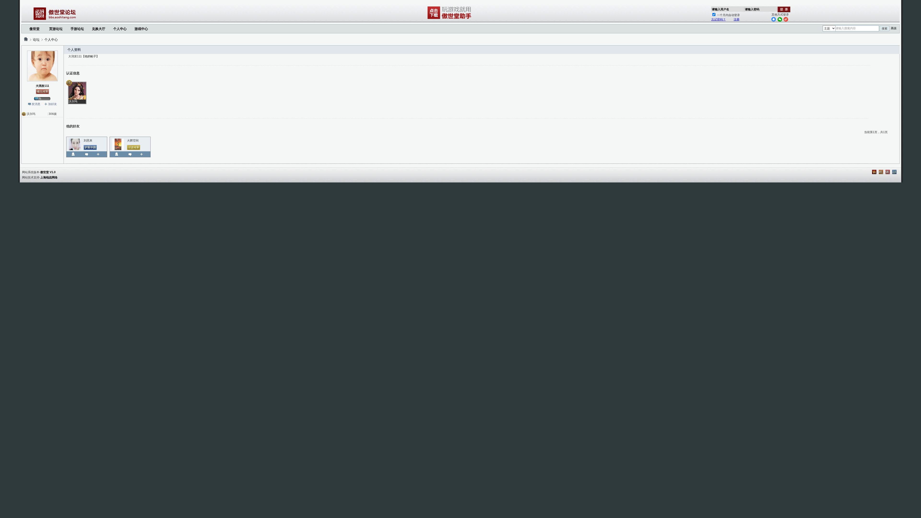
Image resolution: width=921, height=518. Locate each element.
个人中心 (51, 39)
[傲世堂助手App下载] (450, 19)
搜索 (884, 28)
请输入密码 (752, 9)
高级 (894, 28)
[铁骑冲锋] (874, 172)
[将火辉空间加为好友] (143, 154)
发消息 (36, 104)
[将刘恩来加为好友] (100, 154)
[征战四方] (894, 172)
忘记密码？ (718, 19)
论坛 (36, 39)
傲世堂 (35, 29)
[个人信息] (73, 154)
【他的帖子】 (90, 56)
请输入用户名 (720, 9)
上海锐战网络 (49, 177)
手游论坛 (77, 29)
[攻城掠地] (881, 172)
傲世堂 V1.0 (48, 172)
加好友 (52, 104)
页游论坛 (56, 29)
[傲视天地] (888, 172)
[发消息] (86, 154)
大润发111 (42, 86)
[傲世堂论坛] (26, 39)
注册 (736, 19)
